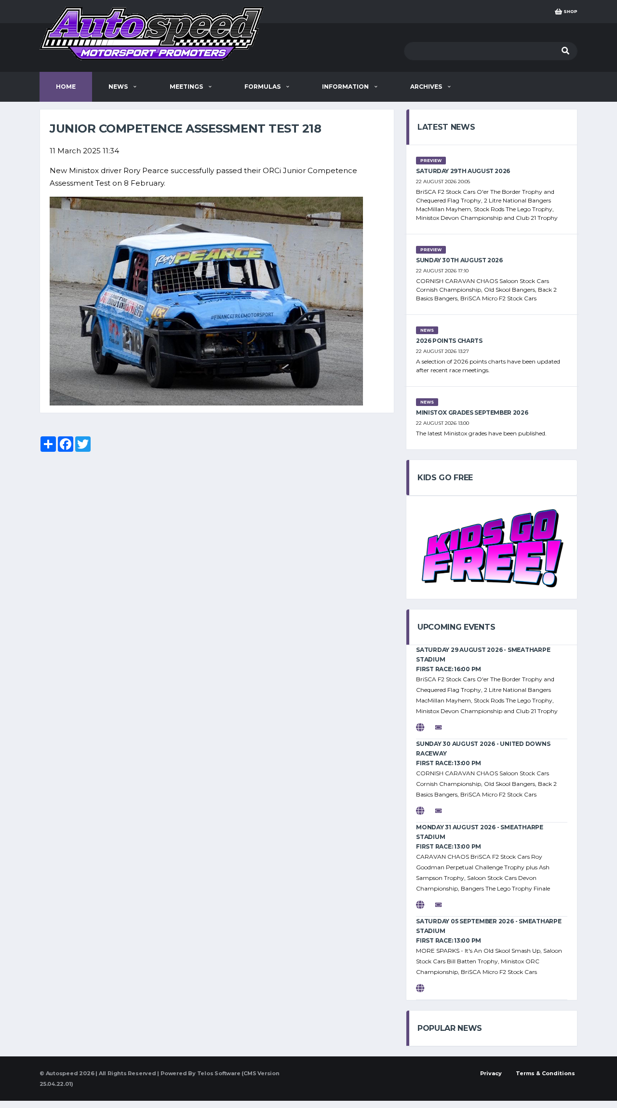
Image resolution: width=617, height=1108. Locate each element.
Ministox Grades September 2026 (472, 412)
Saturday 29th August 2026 (463, 171)
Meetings (187, 86)
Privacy (491, 1073)
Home (66, 86)
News (118, 86)
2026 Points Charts (449, 340)
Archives (426, 86)
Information (346, 86)
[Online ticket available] (443, 727)
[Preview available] (425, 727)
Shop (569, 11)
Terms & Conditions (545, 1073)
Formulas (263, 86)
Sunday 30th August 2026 (459, 260)
